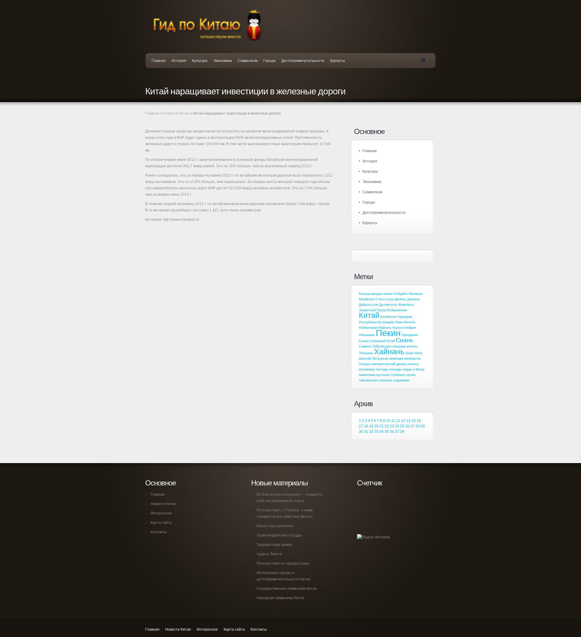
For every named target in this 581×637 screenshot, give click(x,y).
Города (269, 61)
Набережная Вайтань (375, 327)
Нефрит (410, 327)
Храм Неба (413, 353)
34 (381, 432)
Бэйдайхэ (401, 294)
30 (361, 432)
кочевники (367, 369)
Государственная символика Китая (287, 588)
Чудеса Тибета (269, 554)
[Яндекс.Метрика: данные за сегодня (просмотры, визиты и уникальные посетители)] (373, 537)
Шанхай (365, 358)
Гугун (390, 299)
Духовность (388, 304)
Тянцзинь (366, 353)
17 (361, 426)
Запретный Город (372, 310)
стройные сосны (402, 375)
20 (376, 426)
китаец (413, 364)
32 (371, 432)
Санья (364, 341)
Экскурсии (380, 358)
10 (388, 421)
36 (392, 432)
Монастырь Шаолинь (275, 526)
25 (402, 426)
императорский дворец (389, 364)
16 (419, 421)
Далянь (400, 299)
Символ (365, 346)
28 (417, 426)
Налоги (397, 327)
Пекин (388, 333)
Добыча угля (368, 304)
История (179, 61)
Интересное (161, 513)
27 (412, 426)
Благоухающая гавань (376, 294)
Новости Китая (176, 113)
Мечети (409, 322)
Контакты (159, 532)
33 (376, 432)
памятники (367, 375)
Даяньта (413, 299)
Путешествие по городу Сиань (283, 563)
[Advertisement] (216, 247)
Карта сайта (161, 523)
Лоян (399, 322)
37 (397, 432)
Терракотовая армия (274, 545)
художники (401, 380)
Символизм (248, 61)
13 (403, 421)
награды (395, 369)
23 (392, 426)
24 (397, 426)
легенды (382, 369)
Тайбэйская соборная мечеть (395, 346)
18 (366, 426)
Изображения (396, 310)
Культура (200, 61)
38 (402, 432)
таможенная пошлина (375, 380)
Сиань (404, 340)
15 (414, 421)
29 (423, 426)
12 (398, 421)
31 (366, 432)
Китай (369, 315)
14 (408, 421)
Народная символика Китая (280, 598)
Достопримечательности (302, 61)
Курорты (337, 61)
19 (371, 426)
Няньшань (367, 335)
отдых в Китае (414, 369)
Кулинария (386, 322)
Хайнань (389, 352)
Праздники (410, 335)
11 (393, 421)
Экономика (222, 61)
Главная (159, 61)
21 (381, 426)
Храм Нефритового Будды (279, 535)
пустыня (382, 375)
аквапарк (396, 358)
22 (387, 426)
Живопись (406, 304)
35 (387, 432)
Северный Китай (382, 341)
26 (407, 426)
